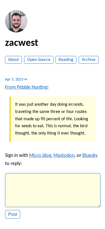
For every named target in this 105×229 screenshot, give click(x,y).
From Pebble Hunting (26, 87)
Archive (88, 60)
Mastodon (63, 155)
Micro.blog (40, 155)
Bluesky (90, 155)
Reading (66, 60)
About (13, 60)
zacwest (21, 43)
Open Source (38, 60)
